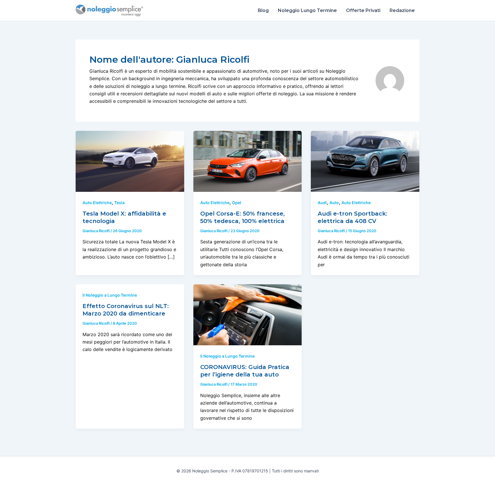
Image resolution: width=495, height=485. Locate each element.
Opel (236, 202)
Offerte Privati (363, 10)
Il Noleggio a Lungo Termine (109, 295)
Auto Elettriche (97, 202)
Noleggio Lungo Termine (307, 10)
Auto (334, 202)
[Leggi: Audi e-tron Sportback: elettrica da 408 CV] (365, 161)
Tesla (119, 202)
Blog (263, 10)
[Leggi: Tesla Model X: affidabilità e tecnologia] (130, 161)
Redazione (402, 10)
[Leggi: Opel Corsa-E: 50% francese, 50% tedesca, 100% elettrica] (247, 161)
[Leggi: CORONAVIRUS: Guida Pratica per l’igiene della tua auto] (247, 314)
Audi (322, 202)
